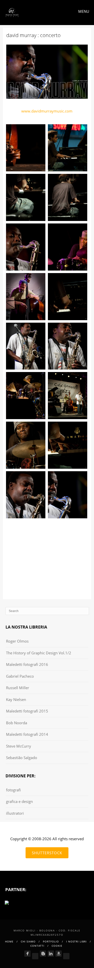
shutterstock (47, 852)
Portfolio (51, 941)
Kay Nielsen (16, 699)
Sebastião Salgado (21, 757)
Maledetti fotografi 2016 (27, 664)
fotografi (13, 789)
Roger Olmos (17, 641)
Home (9, 941)
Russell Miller (17, 687)
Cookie (57, 945)
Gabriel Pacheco (20, 676)
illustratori (15, 813)
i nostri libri (76, 941)
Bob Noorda (16, 722)
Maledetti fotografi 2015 (27, 710)
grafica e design (19, 801)
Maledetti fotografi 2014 (27, 734)
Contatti (37, 945)
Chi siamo (28, 941)
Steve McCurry (18, 746)
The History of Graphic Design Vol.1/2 (38, 652)
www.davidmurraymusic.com (46, 110)
